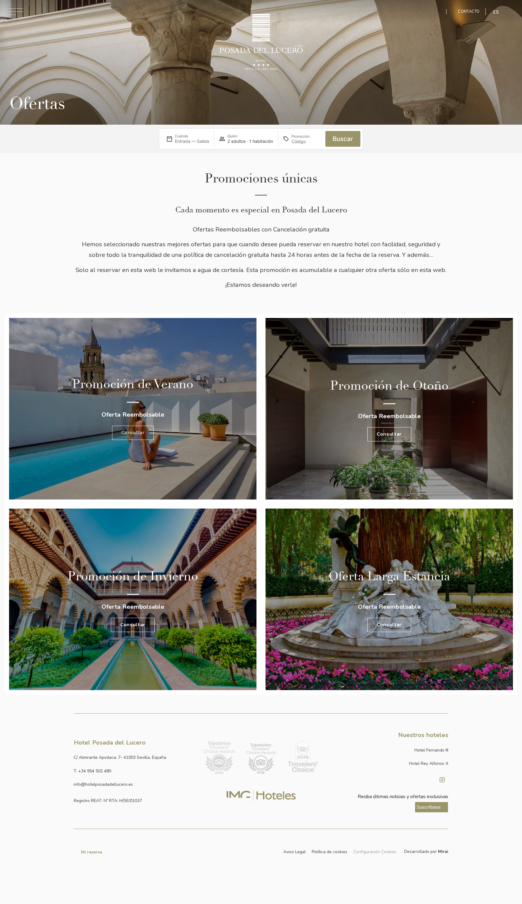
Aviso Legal (294, 852)
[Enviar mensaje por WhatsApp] (437, 11)
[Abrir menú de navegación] (16, 11)
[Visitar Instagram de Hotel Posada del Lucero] (442, 780)
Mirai (443, 851)
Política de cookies (329, 852)
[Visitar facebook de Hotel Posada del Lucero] (427, 780)
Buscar (343, 138)
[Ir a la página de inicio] (261, 42)
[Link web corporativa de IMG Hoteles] (261, 795)
